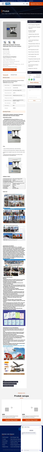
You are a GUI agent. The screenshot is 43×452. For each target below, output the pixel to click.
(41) (34, 28)
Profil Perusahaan (5, 437)
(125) (33, 34)
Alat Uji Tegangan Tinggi (15, 437)
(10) (32, 68)
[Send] (40, 450)
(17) (34, 43)
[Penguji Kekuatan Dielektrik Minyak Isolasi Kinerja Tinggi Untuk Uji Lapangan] (11, 407)
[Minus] (40, 427)
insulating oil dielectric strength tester (10, 383)
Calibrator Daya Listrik (14, 442)
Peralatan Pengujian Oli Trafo (13, 13)
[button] (7, 409)
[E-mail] (34, 79)
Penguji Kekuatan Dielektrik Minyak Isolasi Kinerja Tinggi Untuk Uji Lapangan (10, 417)
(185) (32, 31)
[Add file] (22, 450)
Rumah (3, 13)
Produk (6, 13)
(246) (34, 24)
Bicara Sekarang (34, 82)
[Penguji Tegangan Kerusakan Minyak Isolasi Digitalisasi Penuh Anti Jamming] (31, 407)
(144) (33, 54)
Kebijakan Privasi (5, 446)
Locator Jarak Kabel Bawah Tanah (16, 446)
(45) (33, 47)
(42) (33, 49)
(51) (34, 58)
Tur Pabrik (4, 439)
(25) (33, 65)
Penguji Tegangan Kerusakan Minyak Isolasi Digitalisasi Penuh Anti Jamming (30, 417)
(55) (33, 37)
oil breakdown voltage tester (8, 385)
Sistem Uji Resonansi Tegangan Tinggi (17, 439)
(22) (32, 56)
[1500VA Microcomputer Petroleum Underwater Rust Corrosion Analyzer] (12, 30)
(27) (33, 41)
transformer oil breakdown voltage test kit (10, 381)
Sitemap (3, 444)
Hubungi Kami (4, 442)
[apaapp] (32, 79)
